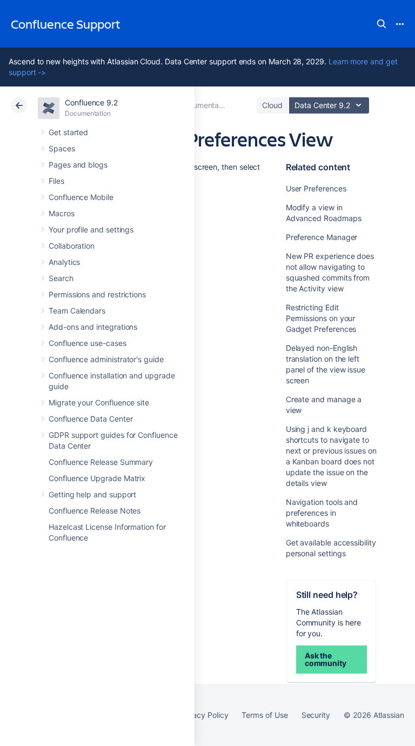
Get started (68, 132)
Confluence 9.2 (91, 102)
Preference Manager (322, 237)
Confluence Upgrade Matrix (97, 478)
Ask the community (325, 659)
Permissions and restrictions (97, 294)
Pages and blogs (78, 164)
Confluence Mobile (81, 197)
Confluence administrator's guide (106, 359)
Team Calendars (77, 310)
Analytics (64, 262)
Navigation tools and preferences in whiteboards (322, 512)
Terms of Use (264, 715)
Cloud (272, 105)
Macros (62, 213)
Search (381, 23)
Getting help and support (92, 494)
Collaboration (72, 245)
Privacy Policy (203, 715)
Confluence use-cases (87, 343)
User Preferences (316, 188)
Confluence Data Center (90, 418)
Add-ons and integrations (93, 326)
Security (316, 715)
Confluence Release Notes (94, 510)
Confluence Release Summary (101, 462)
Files (56, 180)
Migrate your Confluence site (99, 402)
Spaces (62, 148)
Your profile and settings (91, 229)
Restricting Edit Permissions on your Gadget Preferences (321, 318)
